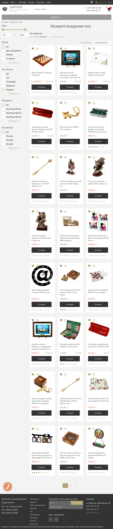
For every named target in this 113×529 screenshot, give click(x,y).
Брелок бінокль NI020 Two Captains (69, 128)
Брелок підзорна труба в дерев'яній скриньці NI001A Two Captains (42, 401)
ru (101, 2)
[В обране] (33, 49)
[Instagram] (56, 520)
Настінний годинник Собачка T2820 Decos (41, 291)
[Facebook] (51, 520)
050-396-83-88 (94, 7)
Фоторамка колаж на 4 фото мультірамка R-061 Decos (98, 238)
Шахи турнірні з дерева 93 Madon (41, 73)
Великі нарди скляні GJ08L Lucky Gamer (96, 73)
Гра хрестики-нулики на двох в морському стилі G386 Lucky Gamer (70, 455)
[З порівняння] (37, 49)
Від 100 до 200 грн (13, 109)
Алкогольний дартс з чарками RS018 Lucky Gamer (97, 455)
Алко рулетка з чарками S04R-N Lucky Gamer (98, 291)
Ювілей (9, 55)
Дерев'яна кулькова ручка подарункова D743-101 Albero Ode (42, 129)
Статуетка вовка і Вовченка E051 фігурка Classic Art (41, 238)
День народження (13, 51)
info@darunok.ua (92, 512)
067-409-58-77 (93, 10)
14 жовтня (10, 59)
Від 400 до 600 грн (13, 117)
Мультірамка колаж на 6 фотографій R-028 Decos (98, 399)
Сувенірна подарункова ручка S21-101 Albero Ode (98, 345)
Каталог (55, 17)
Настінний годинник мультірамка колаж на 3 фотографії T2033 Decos (42, 455)
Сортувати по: (86, 42)
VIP (7, 78)
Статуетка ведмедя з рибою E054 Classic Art (97, 182)
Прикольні (10, 86)
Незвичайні (11, 82)
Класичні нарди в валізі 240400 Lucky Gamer (70, 345)
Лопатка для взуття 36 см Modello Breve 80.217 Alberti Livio (70, 401)
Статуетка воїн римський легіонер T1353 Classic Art (70, 183)
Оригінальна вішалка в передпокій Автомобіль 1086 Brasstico (70, 238)
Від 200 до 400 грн (13, 113)
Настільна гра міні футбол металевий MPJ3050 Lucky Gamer (97, 129)
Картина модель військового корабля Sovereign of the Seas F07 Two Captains (70, 75)
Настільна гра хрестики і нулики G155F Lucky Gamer (70, 292)
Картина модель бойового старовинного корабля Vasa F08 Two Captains (42, 347)
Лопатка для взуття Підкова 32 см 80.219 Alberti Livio (40, 183)
